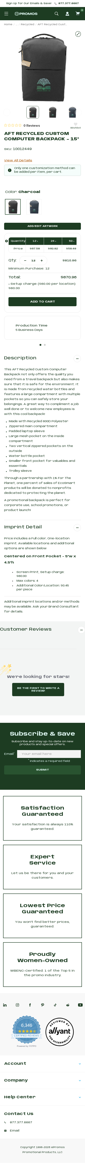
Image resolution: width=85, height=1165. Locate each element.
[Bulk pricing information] (6, 241)
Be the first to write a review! (38, 689)
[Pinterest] (42, 1005)
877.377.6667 (68, 3)
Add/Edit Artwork (42, 226)
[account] (67, 13)
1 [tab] (40, 345)
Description (20, 358)
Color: (22, 192)
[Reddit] (67, 1005)
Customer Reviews (26, 629)
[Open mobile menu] (6, 13)
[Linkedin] (4, 1005)
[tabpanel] (42, 328)
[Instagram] (17, 1005)
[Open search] (56, 13)
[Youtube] (80, 1005)
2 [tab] (45, 345)
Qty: (12, 260)
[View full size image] (78, 34)
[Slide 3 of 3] (72, 112)
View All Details (18, 160)
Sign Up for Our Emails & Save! (28, 3)
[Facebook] (30, 1005)
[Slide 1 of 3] (32, 112)
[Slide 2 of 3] (52, 112)
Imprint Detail (23, 527)
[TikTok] (55, 1005)
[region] (22, 125)
